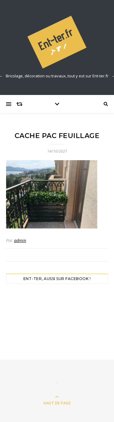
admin (20, 240)
